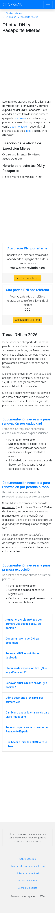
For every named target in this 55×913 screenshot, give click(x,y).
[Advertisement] (27, 68)
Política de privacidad (27, 873)
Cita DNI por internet (27, 278)
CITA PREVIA (12, 4)
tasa (28, 130)
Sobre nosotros (27, 859)
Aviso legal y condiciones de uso (28, 866)
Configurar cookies (27, 888)
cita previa (20, 118)
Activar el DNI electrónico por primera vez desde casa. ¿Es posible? (24, 624)
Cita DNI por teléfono (27, 319)
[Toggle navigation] (48, 4)
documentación (19, 126)
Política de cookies (27, 880)
